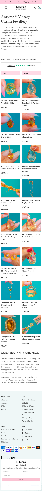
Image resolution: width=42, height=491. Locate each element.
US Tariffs (25, 403)
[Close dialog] (40, 460)
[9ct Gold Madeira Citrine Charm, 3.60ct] (31, 122)
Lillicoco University (8, 430)
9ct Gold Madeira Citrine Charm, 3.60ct (31, 135)
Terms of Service (27, 421)
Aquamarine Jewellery (17, 380)
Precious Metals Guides (9, 439)
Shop (8, 59)
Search (3, 409)
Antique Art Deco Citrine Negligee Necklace (31, 201)
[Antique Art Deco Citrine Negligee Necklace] (31, 188)
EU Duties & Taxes (28, 406)
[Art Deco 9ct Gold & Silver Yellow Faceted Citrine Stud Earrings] (10, 256)
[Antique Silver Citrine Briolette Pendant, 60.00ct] (10, 222)
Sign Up (21, 479)
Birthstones (5, 442)
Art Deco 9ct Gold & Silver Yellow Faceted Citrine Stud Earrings (9, 270)
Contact (4, 403)
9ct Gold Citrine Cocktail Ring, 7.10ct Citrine (10, 101)
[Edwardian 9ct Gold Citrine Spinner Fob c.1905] (31, 290)
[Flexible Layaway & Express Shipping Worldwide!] (21, 2)
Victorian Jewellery (17, 382)
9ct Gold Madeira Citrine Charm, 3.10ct (10, 135)
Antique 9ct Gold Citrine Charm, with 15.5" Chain (10, 167)
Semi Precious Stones (23, 377)
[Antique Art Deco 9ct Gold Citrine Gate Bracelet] (10, 188)
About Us (4, 400)
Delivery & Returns (28, 400)
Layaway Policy (27, 409)
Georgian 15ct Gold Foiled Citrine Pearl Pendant (8, 338)
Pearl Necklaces (32, 382)
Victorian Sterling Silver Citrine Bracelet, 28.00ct (31, 337)
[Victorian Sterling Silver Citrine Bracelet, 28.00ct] (31, 324)
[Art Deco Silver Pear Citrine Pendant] (31, 256)
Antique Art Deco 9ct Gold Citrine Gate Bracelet (8, 202)
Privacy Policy (27, 418)
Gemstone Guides (7, 436)
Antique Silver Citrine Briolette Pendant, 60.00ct (9, 236)
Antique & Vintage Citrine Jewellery (24, 59)
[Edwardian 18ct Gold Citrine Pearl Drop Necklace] (10, 290)
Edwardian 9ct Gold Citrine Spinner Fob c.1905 (29, 304)
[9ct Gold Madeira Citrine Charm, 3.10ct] (10, 122)
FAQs (3, 406)
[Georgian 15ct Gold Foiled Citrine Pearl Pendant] (10, 324)
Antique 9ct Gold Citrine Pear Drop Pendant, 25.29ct (31, 168)
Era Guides (5, 433)
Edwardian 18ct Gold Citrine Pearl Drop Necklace (9, 304)
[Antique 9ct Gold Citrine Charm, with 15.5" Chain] (10, 154)
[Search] (34, 8)
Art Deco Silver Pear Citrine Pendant (29, 269)
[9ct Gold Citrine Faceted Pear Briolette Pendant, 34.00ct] (31, 88)
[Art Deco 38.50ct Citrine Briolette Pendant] (31, 222)
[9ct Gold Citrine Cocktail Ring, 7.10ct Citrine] (10, 88)
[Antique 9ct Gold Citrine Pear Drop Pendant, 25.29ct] (31, 154)
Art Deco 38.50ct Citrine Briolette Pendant (31, 235)
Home (3, 59)
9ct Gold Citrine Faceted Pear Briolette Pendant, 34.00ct (31, 102)
